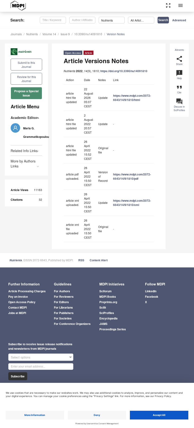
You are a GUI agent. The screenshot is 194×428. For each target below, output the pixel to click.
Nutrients (32, 34)
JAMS (103, 324)
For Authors (62, 291)
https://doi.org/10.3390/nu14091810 (123, 71)
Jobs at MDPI (17, 313)
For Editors (61, 302)
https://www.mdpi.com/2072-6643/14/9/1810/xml (132, 202)
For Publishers (64, 313)
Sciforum (105, 291)
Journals (16, 34)
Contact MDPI (17, 307)
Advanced (179, 20)
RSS (81, 260)
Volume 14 (49, 34)
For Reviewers (64, 296)
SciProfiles (106, 313)
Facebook (151, 296)
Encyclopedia (108, 318)
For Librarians (63, 307)
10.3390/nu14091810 (88, 34)
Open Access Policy (21, 302)
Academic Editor (24, 117)
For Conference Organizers (72, 324)
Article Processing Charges (27, 291)
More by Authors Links (23, 163)
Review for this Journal (26, 79)
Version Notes (116, 34)
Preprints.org (108, 302)
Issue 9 (65, 34)
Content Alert (99, 260)
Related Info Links (24, 150)
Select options (21, 357)
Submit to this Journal (26, 65)
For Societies (63, 318)
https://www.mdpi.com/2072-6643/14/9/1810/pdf (132, 176)
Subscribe (18, 376)
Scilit (102, 307)
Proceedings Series (112, 329)
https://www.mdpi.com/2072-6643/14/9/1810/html (132, 97)
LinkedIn (150, 291)
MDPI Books (107, 296)
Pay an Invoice (18, 296)
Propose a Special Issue (26, 93)
